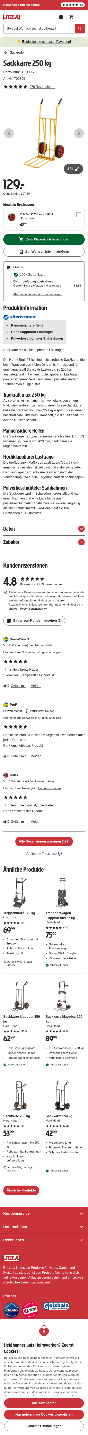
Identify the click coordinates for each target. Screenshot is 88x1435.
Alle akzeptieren (44, 1403)
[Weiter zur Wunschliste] (61, 17)
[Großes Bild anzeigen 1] (44, 133)
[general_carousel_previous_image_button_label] (9, 133)
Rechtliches (13, 1240)
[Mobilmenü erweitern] (82, 17)
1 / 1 (70, 169)
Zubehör (11, 542)
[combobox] (44, 28)
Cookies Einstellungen (44, 1426)
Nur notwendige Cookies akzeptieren (44, 1414)
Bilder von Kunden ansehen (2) (37, 620)
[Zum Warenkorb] (72, 17)
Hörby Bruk (11, 72)
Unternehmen (15, 1227)
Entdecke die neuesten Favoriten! (46, 41)
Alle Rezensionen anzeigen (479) (44, 841)
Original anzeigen (49, 652)
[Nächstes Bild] (79, 133)
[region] (44, 1377)
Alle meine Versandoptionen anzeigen (37, 294)
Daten (9, 528)
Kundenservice (16, 1213)
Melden (35, 686)
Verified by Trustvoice (41, 853)
